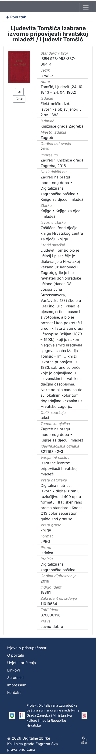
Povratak (18, 17)
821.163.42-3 (52, 451)
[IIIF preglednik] (19, 91)
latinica (47, 552)
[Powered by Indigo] (84, 740)
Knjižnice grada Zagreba (62, 126)
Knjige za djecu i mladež (62, 199)
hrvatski (48, 75)
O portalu (15, 655)
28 (21, 99)
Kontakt (14, 692)
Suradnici (15, 677)
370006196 (51, 615)
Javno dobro (52, 626)
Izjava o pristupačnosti (27, 647)
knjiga (46, 530)
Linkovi (13, 670)
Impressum (16, 685)
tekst (45, 417)
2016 (45, 149)
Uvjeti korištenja (21, 662)
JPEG (45, 541)
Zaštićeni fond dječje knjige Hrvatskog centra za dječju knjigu (62, 233)
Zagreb (47, 137)
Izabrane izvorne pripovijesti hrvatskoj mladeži (59, 468)
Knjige (46, 210)
